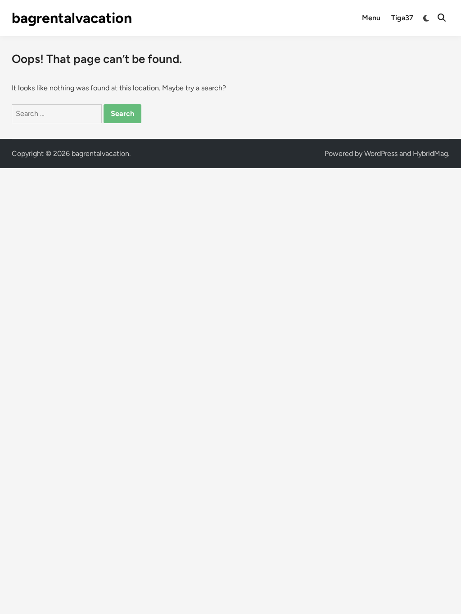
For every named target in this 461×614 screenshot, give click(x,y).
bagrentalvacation (72, 18)
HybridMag (430, 153)
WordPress (381, 153)
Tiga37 (402, 17)
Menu (371, 17)
